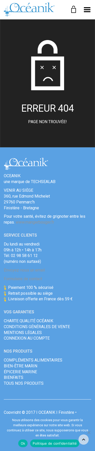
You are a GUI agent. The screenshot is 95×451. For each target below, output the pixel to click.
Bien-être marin (20, 366)
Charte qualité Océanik (28, 320)
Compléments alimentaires (33, 360)
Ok (23, 443)
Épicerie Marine (20, 371)
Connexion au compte (27, 338)
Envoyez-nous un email (24, 270)
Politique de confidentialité (55, 443)
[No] (88, 432)
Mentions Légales (23, 332)
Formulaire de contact (23, 278)
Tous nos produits (24, 383)
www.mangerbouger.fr (35, 222)
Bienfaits (13, 377)
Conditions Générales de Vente (37, 326)
